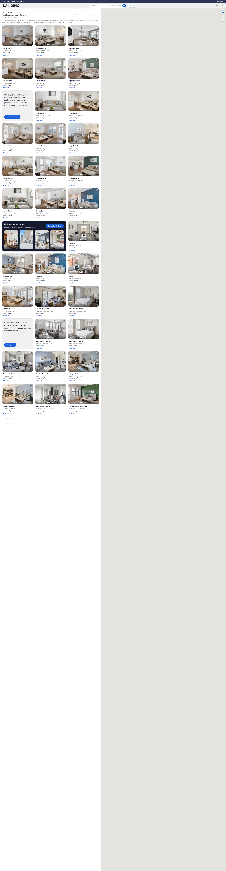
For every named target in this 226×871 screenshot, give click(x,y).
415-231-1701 (11, 1)
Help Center (219, 1)
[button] (115, 5)
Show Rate (6, 55)
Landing (4, 12)
